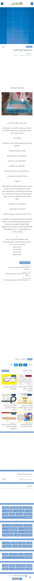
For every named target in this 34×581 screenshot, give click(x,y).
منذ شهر (13, 404)
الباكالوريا (22, 543)
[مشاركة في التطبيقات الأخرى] (11, 365)
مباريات (12, 568)
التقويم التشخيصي (16, 507)
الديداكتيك (29, 46)
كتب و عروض (13, 554)
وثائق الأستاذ (28, 517)
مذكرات (12, 514)
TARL (14, 543)
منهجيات (5, 514)
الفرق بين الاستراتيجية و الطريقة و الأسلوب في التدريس (10, 407)
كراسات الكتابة (27, 557)
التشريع (6, 565)
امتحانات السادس (27, 535)
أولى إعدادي (28, 546)
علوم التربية (20, 514)
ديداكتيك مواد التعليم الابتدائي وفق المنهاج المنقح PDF (16, 280)
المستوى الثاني (27, 528)
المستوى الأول (18, 525)
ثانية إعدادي (18, 546)
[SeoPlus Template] (26, 576)
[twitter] (13, 579)
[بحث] (2, 3)
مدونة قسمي (10, 575)
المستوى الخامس (12, 528)
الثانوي (29, 543)
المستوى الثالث (7, 525)
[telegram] (18, 579)
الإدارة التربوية (27, 507)
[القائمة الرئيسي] (32, 3)
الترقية (12, 565)
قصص (21, 554)
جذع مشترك (8, 546)
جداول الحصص (20, 511)
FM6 (30, 565)
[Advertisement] (17, 26)
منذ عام (29, 385)
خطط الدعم (8, 511)
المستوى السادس (12, 532)
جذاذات (17, 535)
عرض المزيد (5, 370)
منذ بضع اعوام (25, 265)
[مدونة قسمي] (17, 3)
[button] (25, 365)
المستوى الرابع (27, 532)
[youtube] (16, 579)
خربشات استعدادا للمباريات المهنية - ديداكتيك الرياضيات (25, 389)
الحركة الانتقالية (20, 568)
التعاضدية (29, 568)
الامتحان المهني (22, 565)
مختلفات (17, 359)
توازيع (30, 511)
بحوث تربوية (28, 554)
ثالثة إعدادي (7, 543)
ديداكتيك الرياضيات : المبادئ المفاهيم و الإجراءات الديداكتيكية (9, 426)
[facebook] (21, 579)
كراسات (5, 554)
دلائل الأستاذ (28, 514)
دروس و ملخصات (8, 535)
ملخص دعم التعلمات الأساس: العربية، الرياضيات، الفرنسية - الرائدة (25, 407)
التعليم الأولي (28, 525)
